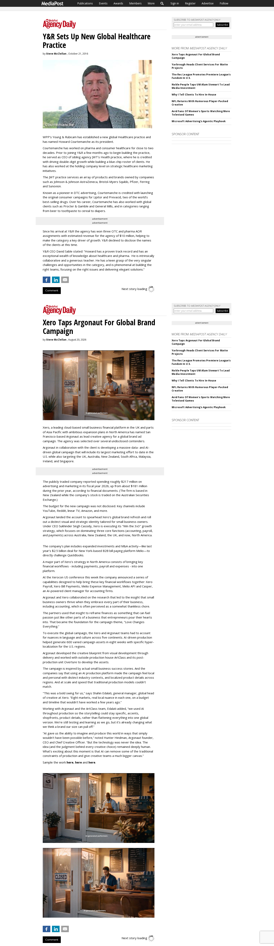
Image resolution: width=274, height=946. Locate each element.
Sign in (174, 3)
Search (162, 3)
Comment (51, 290)
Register (190, 3)
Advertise (208, 3)
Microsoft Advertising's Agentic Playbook (199, 121)
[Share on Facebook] (46, 280)
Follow (224, 3)
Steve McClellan (56, 53)
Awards (118, 3)
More (151, 3)
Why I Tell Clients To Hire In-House (194, 94)
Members (135, 3)
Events (103, 3)
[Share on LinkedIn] (56, 280)
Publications (85, 3)
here (70, 762)
